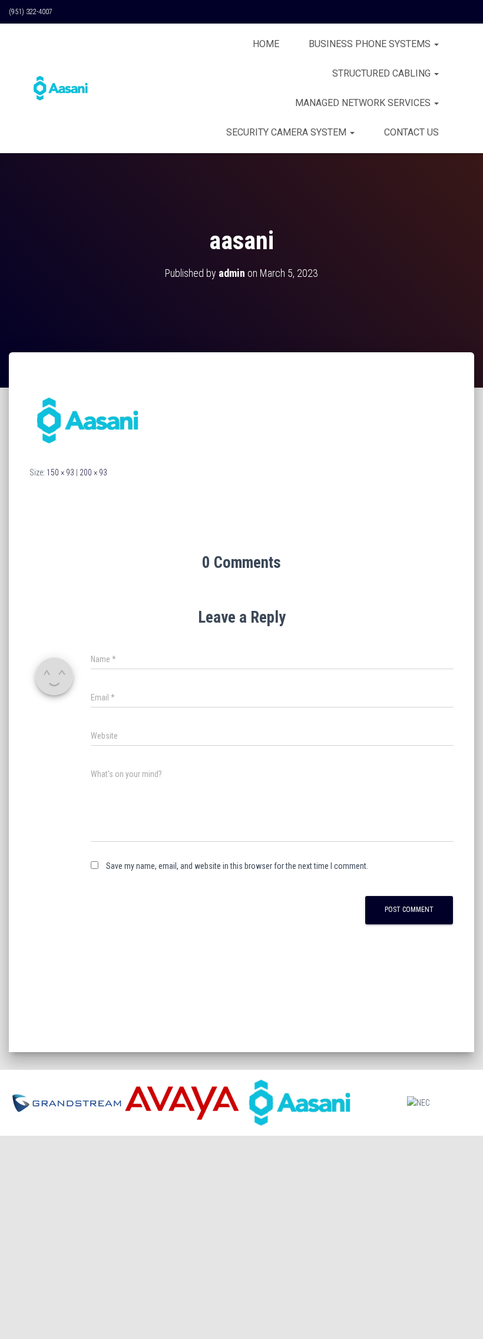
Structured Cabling (382, 73)
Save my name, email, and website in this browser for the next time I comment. (237, 866)
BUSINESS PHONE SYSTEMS (371, 43)
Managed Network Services (364, 102)
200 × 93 (93, 472)
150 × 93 (60, 472)
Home (266, 43)
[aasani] (88, 420)
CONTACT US (411, 132)
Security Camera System (287, 132)
